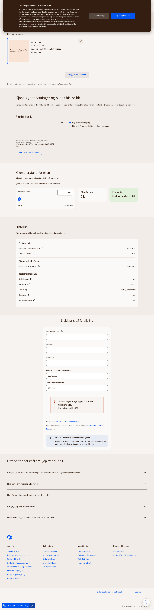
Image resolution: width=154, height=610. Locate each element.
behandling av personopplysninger (67, 421)
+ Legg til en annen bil (77, 75)
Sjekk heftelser (83, 559)
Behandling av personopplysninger (110, 592)
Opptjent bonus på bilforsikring (59, 370)
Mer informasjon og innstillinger (35, 26)
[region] (77, 16)
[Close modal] (80, 41)
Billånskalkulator (49, 559)
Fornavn (49, 344)
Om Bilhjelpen (83, 551)
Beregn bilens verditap (51, 555)
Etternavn (50, 357)
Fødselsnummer (52, 331)
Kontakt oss (118, 551)
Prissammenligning (14, 571)
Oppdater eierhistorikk (29, 152)
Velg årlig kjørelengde (55, 382)
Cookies (138, 592)
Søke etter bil (12, 551)
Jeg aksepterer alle (123, 16)
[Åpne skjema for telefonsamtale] (146, 602)
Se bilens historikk (14, 559)
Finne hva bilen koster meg (17, 555)
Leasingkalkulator (49, 563)
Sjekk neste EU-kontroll (87, 555)
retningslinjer (91, 426)
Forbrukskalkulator (50, 551)
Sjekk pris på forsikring (18, 605)
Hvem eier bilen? (84, 563)
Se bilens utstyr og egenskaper (19, 567)
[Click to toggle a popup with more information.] (42, 248)
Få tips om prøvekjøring (16, 574)
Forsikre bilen (12, 578)
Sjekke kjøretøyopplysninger (18, 563)
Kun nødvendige (99, 16)
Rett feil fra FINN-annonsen (124, 555)
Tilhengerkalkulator (50, 567)
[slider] (45, 199)
